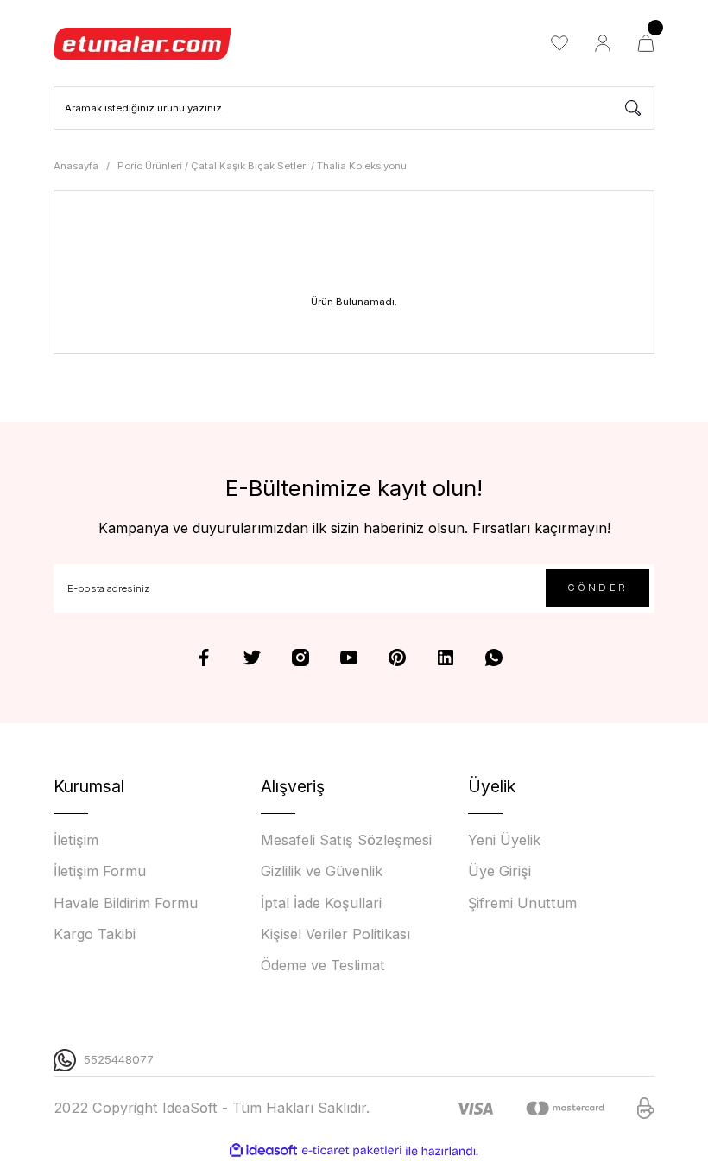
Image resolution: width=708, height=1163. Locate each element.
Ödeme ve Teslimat (323, 965)
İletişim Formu (100, 871)
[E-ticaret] (351, 1151)
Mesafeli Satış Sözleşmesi (346, 839)
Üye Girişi (499, 871)
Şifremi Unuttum (522, 903)
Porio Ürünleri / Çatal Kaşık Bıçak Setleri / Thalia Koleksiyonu (262, 166)
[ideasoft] (263, 1151)
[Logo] (143, 43)
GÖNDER (597, 588)
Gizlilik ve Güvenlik (321, 871)
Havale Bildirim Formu (126, 903)
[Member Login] (602, 43)
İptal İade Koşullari (321, 903)
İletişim (76, 839)
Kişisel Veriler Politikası (335, 934)
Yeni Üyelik (504, 839)
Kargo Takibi (95, 934)
